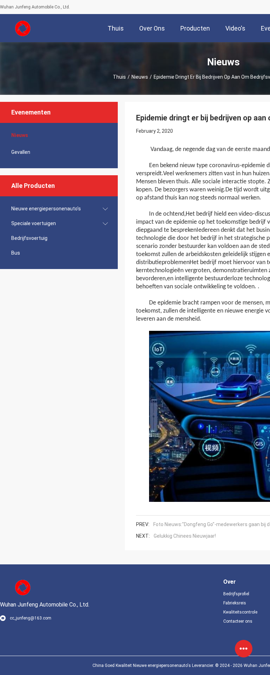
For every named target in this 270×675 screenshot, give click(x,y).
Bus (15, 253)
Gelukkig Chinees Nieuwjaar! (185, 536)
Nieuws (139, 77)
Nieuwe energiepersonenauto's (46, 208)
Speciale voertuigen (33, 223)
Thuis (119, 77)
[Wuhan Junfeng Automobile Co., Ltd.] (23, 28)
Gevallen (20, 152)
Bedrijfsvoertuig (29, 238)
